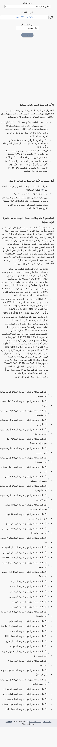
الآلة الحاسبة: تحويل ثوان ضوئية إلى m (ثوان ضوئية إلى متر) (24, 469)
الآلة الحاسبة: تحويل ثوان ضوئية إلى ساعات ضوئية (24, 694)
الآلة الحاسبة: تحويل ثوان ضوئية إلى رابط (28, 581)
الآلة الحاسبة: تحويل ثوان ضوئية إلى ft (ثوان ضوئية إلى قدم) (24, 574)
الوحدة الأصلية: (26, 24)
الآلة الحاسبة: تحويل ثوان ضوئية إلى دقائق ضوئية (25, 689)
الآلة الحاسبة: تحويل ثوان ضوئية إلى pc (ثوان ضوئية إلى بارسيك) (24, 672)
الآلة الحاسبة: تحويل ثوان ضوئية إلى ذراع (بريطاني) (24, 626)
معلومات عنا (47, 722)
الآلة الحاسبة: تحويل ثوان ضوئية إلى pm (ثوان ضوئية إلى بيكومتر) (23, 412)
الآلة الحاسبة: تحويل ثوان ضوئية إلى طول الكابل (25, 636)
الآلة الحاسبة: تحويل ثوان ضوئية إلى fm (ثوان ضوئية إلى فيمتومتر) (23, 403)
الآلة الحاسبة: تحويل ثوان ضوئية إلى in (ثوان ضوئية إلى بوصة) (24, 564)
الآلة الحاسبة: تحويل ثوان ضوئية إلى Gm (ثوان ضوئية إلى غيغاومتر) (26, 516)
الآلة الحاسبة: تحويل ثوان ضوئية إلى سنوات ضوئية (24, 704)
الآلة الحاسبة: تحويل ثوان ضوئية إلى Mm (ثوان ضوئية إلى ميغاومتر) (26, 507)
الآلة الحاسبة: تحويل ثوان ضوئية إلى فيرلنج (28, 621)
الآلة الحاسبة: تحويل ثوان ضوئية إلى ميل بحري (26, 641)
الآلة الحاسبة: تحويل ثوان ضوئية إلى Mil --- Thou (24, 557)
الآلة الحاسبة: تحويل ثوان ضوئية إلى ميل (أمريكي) (24, 547)
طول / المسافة (34, 189)
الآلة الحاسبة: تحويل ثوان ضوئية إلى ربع (29, 601)
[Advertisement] (28, 70)
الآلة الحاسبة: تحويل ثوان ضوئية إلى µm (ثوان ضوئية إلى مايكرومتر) (23, 431)
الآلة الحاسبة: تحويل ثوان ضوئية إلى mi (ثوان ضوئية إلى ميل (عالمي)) (24, 530)
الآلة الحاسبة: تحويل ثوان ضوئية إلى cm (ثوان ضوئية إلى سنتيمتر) (23, 450)
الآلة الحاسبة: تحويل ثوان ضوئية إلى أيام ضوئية (26, 699)
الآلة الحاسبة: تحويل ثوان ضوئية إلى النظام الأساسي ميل (23, 540)
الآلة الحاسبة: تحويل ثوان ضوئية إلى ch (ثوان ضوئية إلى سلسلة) (24, 613)
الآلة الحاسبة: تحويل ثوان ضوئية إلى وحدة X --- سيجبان (25, 663)
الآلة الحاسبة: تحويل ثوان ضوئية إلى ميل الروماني (25, 552)
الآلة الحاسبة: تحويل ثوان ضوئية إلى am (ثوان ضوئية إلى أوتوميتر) (23, 394)
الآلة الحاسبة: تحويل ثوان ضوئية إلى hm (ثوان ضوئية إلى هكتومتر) (23, 488)
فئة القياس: (26, 3)
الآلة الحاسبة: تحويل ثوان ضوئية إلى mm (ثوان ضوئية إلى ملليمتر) (26, 441)
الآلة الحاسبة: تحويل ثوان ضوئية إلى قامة (28, 631)
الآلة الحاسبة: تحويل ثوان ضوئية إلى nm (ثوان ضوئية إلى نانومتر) (23, 422)
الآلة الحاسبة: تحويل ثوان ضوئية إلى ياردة (28, 606)
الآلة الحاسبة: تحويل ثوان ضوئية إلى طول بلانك (26, 709)
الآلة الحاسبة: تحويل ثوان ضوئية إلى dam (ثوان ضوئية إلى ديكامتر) (26, 478)
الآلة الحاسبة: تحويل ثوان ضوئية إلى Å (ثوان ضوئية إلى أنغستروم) (24, 653)
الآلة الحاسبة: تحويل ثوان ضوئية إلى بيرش (28, 596)
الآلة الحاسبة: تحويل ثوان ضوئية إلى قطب (28, 591)
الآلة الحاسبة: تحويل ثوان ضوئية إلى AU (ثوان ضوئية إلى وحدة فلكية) (23, 681)
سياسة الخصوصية (35, 722)
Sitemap (9, 722)
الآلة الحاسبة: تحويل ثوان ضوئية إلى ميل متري (26, 523)
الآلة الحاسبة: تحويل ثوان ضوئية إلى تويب (28, 646)
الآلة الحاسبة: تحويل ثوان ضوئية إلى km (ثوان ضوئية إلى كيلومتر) (23, 497)
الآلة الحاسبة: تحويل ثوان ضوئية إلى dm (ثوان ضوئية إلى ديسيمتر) (23, 459)
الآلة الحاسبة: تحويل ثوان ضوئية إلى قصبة (28, 586)
